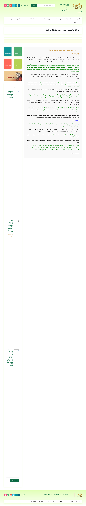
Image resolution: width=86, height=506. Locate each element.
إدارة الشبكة (73, 22)
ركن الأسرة (38, 19)
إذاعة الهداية (70, 501)
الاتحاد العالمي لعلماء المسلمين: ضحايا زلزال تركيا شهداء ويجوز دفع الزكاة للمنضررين (10, 227)
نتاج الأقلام (31, 19)
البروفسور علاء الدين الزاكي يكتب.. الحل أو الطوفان (10, 94)
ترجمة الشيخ (42, 501)
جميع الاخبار (14, 480)
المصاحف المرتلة (70, 19)
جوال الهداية (33, 501)
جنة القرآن (61, 19)
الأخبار (79, 22)
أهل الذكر (24, 19)
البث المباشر (61, 501)
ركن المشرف (47, 19)
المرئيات (18, 19)
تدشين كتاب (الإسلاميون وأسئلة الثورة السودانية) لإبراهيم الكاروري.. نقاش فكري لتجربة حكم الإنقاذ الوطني (10, 358)
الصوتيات (11, 19)
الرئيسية (79, 19)
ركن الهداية (54, 19)
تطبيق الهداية (51, 501)
